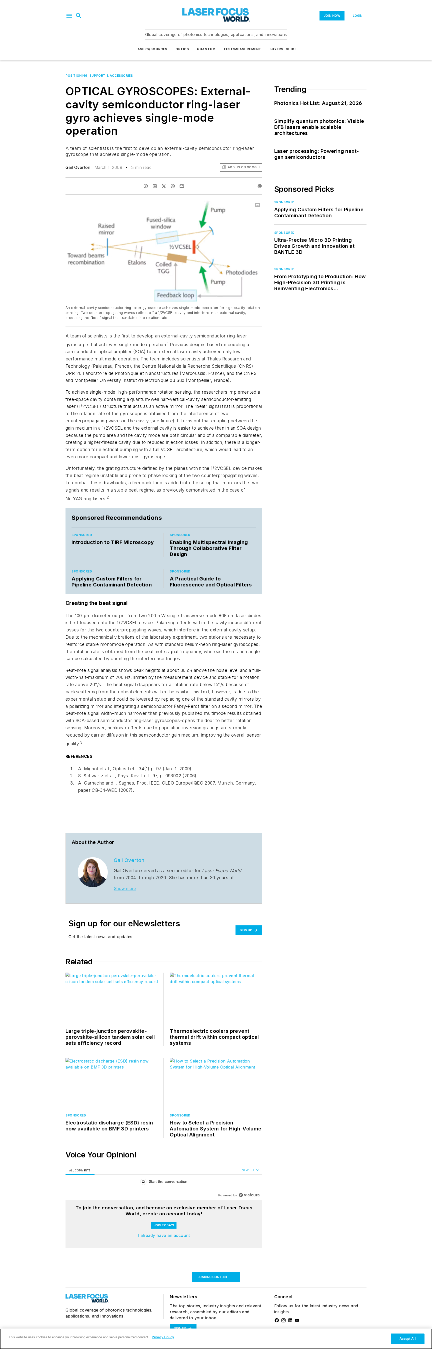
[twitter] (163, 186)
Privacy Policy (163, 1337)
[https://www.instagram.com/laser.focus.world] (283, 1320)
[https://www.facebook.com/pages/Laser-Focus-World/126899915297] (276, 1320)
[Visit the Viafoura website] (249, 1195)
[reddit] (172, 186)
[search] (78, 15)
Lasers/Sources (152, 49)
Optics (182, 49)
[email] (181, 186)
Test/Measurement (242, 49)
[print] (259, 186)
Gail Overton (78, 167)
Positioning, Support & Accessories (99, 75)
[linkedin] (154, 186)
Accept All (408, 1339)
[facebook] (145, 186)
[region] (164, 1183)
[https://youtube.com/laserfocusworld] (297, 1320)
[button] (69, 15)
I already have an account (164, 1235)
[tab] (80, 1170)
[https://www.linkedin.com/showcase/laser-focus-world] (290, 1320)
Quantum (206, 49)
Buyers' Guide (283, 49)
